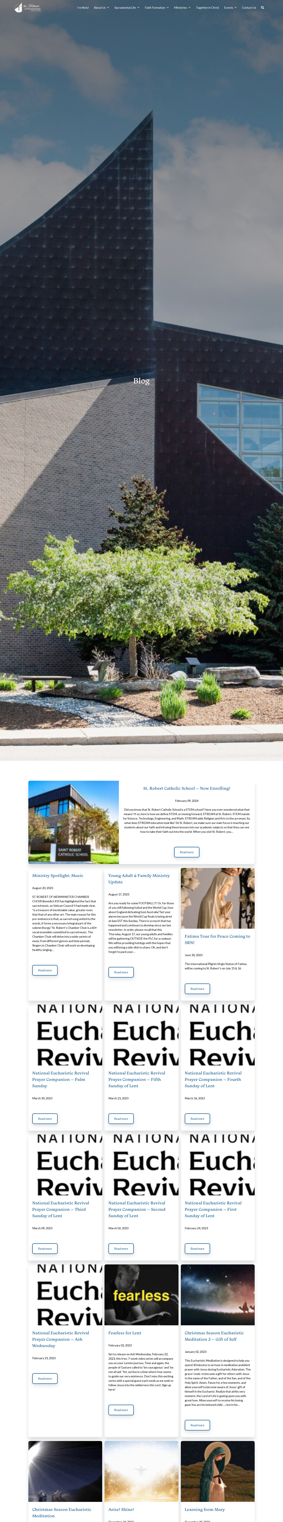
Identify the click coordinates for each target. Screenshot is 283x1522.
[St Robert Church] (28, 7)
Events (228, 7)
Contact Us (249, 7)
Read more (187, 852)
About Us (100, 7)
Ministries (180, 7)
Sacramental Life (125, 7)
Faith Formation (155, 7)
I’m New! (83, 7)
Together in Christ (207, 7)
